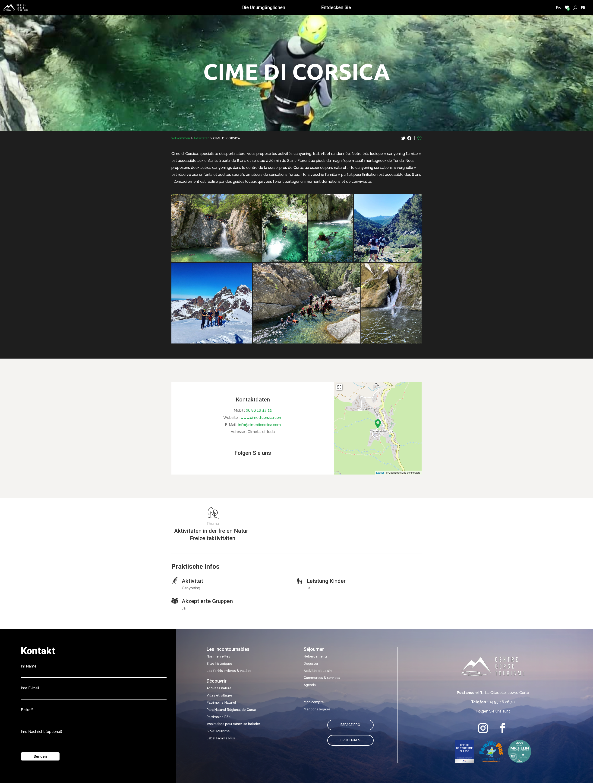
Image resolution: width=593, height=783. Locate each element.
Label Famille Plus (221, 738)
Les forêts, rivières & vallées (229, 671)
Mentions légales (317, 709)
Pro (558, 7)
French (583, 7)
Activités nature (219, 688)
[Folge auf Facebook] (503, 728)
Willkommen (180, 138)
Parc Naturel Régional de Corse (231, 710)
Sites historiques (220, 663)
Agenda (310, 685)
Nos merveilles (218, 656)
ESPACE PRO (350, 725)
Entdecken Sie (336, 7)
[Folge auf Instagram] (483, 728)
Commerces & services (322, 678)
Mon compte (314, 702)
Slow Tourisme (218, 731)
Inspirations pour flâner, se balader (233, 724)
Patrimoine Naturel (221, 702)
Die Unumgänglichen (263, 7)
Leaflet (380, 472)
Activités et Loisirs (318, 671)
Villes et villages (220, 695)
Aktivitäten (201, 138)
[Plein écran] (339, 387)
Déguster (311, 663)
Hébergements (316, 656)
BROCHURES (350, 740)
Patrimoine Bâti (218, 717)
